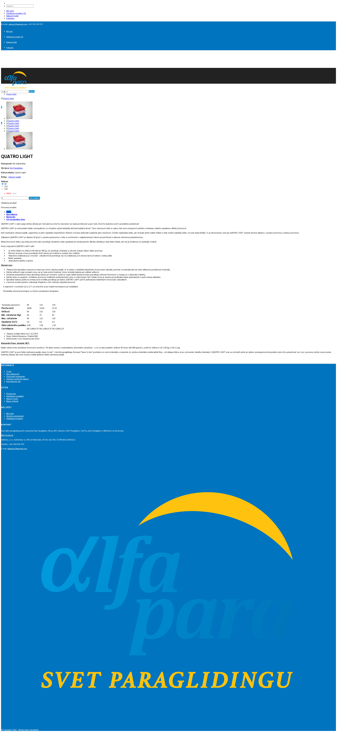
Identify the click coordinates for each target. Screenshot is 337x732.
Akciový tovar (12, 398)
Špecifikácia (11, 214)
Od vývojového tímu (15, 219)
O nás (8, 371)
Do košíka (34, 198)
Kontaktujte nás (13, 381)
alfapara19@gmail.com (18, 24)
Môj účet (10, 10)
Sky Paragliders (16, 168)
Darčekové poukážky (15, 396)
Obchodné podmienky (15, 376)
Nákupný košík (12, 15)
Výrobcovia (11, 393)
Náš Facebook (7, 435)
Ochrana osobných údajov (17, 379)
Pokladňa (10, 18)
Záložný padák (14, 177)
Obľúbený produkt (9, 203)
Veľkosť (4, 181)
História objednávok (15, 416)
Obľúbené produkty (14, 418)
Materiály (10, 216)
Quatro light (11, 94)
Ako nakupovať (12, 374)
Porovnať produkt (8, 207)
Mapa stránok (12, 401)
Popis (8, 211)
